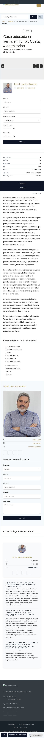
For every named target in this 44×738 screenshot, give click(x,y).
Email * (6, 107)
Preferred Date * (9, 116)
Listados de (10, 21)
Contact (22, 188)
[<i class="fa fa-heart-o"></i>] (37, 66)
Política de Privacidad (26, 724)
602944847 (20, 88)
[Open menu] (39, 5)
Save (27, 31)
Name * (6, 98)
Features (22, 184)
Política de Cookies (21, 727)
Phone (5, 492)
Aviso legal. (12, 724)
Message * (7, 501)
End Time (6, 133)
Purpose (6, 465)
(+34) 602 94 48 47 (12, 703)
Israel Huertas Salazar (25, 84)
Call (4, 735)
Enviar (22, 142)
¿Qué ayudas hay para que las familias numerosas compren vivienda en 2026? (21, 584)
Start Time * (8, 125)
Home (3, 21)
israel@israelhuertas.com (15, 707)
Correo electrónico (17, 735)
